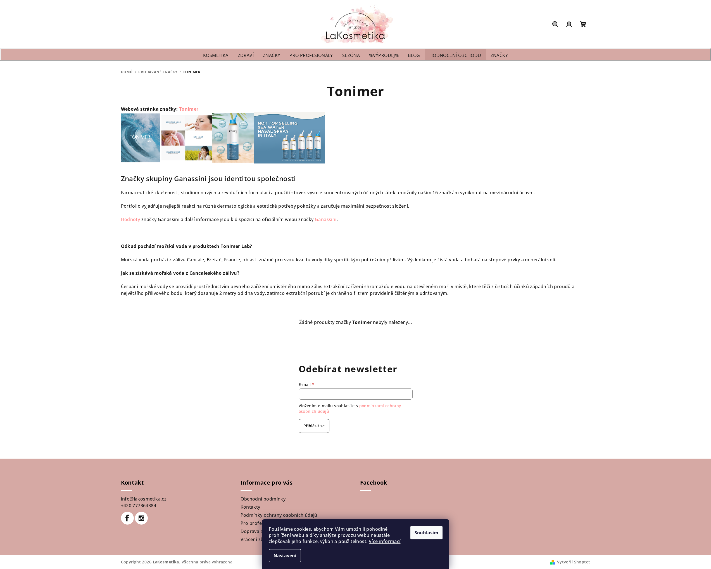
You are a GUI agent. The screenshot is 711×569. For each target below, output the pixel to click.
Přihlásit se (314, 425)
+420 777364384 (138, 505)
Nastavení (285, 556)
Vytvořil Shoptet (573, 562)
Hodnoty (131, 219)
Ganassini (326, 219)
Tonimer (189, 109)
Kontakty (250, 507)
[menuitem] (216, 55)
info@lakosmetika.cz (144, 499)
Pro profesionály (259, 523)
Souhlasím (426, 533)
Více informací (385, 541)
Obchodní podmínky (263, 499)
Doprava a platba (260, 531)
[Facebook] (127, 518)
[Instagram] (141, 518)
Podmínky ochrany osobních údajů (279, 515)
